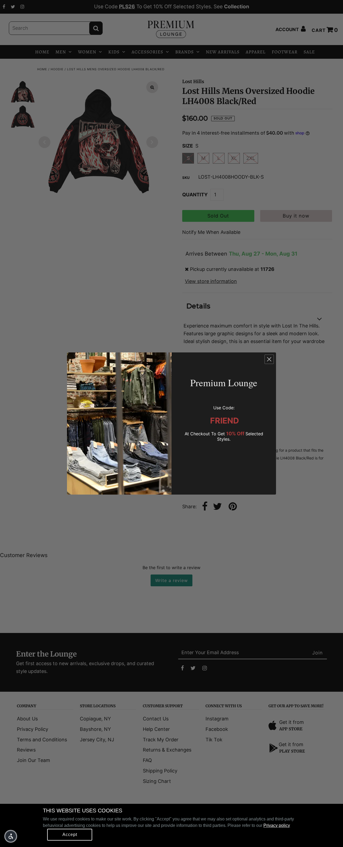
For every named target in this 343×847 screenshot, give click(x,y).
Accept (69, 834)
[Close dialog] (269, 359)
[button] (10, 836)
